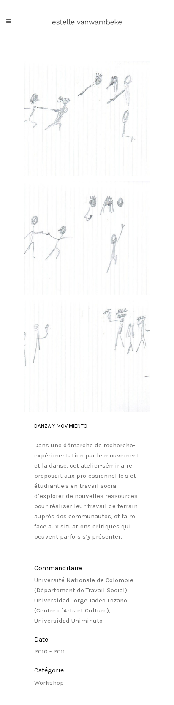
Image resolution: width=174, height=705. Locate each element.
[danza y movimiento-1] (87, 118)
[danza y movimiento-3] (87, 356)
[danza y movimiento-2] (87, 238)
